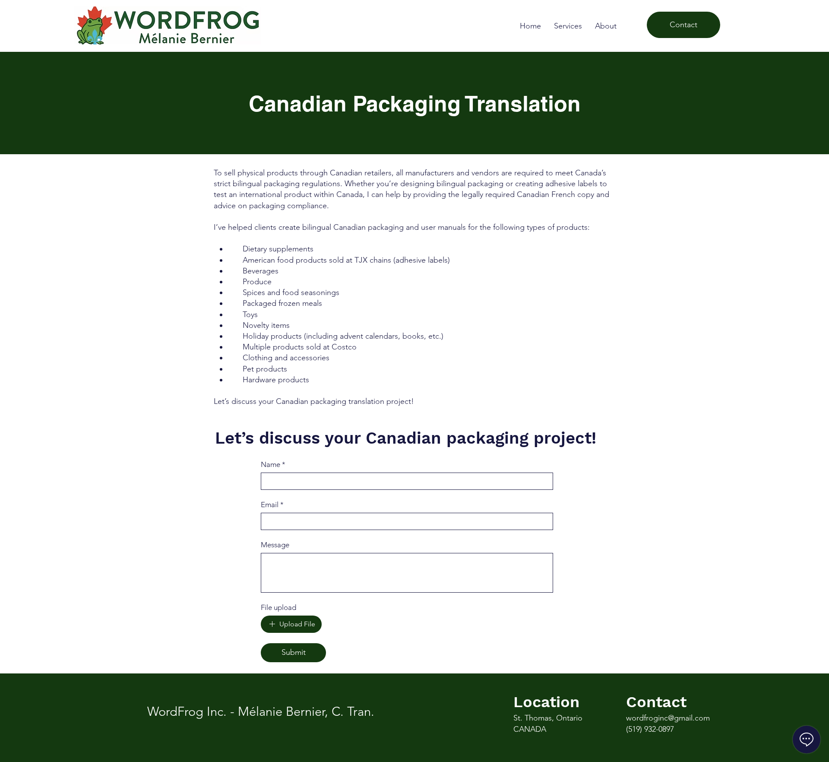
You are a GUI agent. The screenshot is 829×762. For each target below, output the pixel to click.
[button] (568, 26)
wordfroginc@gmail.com (668, 718)
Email (272, 504)
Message (275, 544)
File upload (278, 607)
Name (273, 464)
